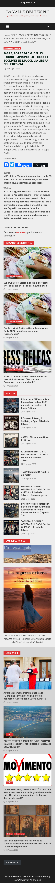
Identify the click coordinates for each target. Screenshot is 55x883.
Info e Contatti (12, 862)
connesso (21, 232)
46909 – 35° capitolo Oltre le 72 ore (11, 440)
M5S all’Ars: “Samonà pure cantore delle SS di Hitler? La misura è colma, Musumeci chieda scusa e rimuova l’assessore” (27, 177)
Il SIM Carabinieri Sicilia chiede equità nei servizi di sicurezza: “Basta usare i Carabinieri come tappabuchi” (27, 357)
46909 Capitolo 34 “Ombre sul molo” (11, 475)
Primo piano (19, 834)
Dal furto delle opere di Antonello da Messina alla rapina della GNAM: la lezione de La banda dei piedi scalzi (27, 821)
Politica (9, 734)
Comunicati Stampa (12, 48)
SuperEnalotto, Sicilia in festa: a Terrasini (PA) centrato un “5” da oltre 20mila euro (27, 263)
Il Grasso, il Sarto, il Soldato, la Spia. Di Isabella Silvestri (11, 423)
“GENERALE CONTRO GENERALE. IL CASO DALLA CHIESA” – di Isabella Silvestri (11, 527)
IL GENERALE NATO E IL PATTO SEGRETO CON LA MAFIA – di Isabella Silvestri (11, 458)
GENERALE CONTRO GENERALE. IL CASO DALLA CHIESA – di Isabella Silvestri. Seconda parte (11, 492)
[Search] (48, 26)
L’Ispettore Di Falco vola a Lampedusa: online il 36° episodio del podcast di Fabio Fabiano (11, 405)
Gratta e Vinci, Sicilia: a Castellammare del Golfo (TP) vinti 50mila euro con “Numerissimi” (27, 309)
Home (7, 35)
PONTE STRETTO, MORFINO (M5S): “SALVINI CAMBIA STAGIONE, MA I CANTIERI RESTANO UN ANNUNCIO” (27, 722)
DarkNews (19, 879)
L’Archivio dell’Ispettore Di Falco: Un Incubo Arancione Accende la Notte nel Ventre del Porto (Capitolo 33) (11, 510)
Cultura (9, 686)
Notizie (9, 834)
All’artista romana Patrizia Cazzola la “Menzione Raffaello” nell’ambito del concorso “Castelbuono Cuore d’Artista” (27, 673)
